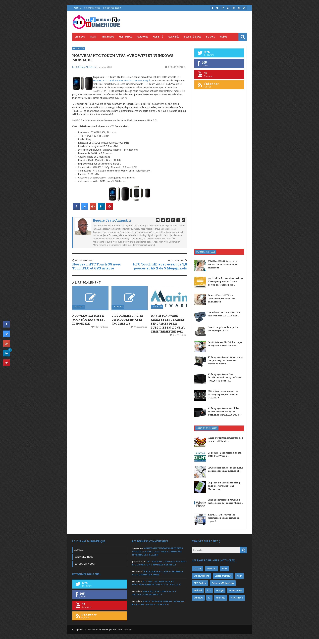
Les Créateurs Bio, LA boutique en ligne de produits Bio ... (225, 344)
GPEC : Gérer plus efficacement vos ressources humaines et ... (225, 469)
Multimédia (125, 36)
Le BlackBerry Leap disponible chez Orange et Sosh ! (157, 573)
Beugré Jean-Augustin (84, 67)
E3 (209, 597)
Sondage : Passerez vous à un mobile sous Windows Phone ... (225, 501)
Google (219, 590)
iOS (209, 590)
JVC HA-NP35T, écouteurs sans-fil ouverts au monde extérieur (222, 264)
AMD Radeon (200, 583)
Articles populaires (206, 428)
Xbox (224, 568)
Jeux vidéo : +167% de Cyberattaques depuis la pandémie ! (221, 298)
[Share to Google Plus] (93, 208)
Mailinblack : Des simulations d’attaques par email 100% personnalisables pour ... (225, 281)
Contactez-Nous (92, 8)
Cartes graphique (223, 576)
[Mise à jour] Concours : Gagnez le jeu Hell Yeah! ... (225, 439)
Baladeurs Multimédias (223, 583)
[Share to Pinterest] (109, 208)
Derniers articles (205, 251)
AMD (239, 576)
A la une (197, 568)
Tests (93, 36)
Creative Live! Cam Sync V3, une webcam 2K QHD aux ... (224, 314)
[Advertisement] (219, 193)
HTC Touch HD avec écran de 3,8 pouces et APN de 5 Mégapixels (160, 266)
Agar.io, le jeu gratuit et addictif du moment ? (154, 593)
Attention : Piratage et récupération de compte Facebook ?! (156, 583)
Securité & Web (192, 36)
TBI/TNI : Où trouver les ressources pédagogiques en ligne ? (224, 518)
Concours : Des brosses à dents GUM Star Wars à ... (224, 454)
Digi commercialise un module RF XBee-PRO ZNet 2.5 (127, 319)
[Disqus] (129, 382)
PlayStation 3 (237, 597)
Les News (80, 36)
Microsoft (211, 568)
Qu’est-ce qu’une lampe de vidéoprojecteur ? (223, 329)
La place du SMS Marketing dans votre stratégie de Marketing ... (224, 486)
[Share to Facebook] (76, 208)
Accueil (77, 8)
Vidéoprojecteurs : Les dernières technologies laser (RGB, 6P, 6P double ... (224, 377)
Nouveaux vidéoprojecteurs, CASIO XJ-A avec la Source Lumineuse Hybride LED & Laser (157, 551)
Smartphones (235, 590)
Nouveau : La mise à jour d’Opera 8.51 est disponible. (88, 319)
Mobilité (158, 36)
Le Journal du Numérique (100, 630)
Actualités (78, 48)
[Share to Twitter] (84, 208)
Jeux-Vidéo (173, 36)
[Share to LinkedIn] (101, 208)
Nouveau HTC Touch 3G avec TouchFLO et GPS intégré (96, 266)
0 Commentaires (176, 67)
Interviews (108, 36)
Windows (198, 597)
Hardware (142, 36)
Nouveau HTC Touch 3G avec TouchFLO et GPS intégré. (122, 80)
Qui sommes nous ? (112, 8)
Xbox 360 (220, 597)
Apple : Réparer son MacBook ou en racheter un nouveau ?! (158, 603)
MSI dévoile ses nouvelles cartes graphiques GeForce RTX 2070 (223, 394)
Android (198, 590)
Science (210, 36)
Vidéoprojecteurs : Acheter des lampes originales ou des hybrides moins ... (225, 360)
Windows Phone (201, 576)
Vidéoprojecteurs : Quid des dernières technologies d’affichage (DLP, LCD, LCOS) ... (224, 411)
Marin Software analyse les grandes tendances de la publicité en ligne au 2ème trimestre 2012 (168, 323)
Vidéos (223, 36)
